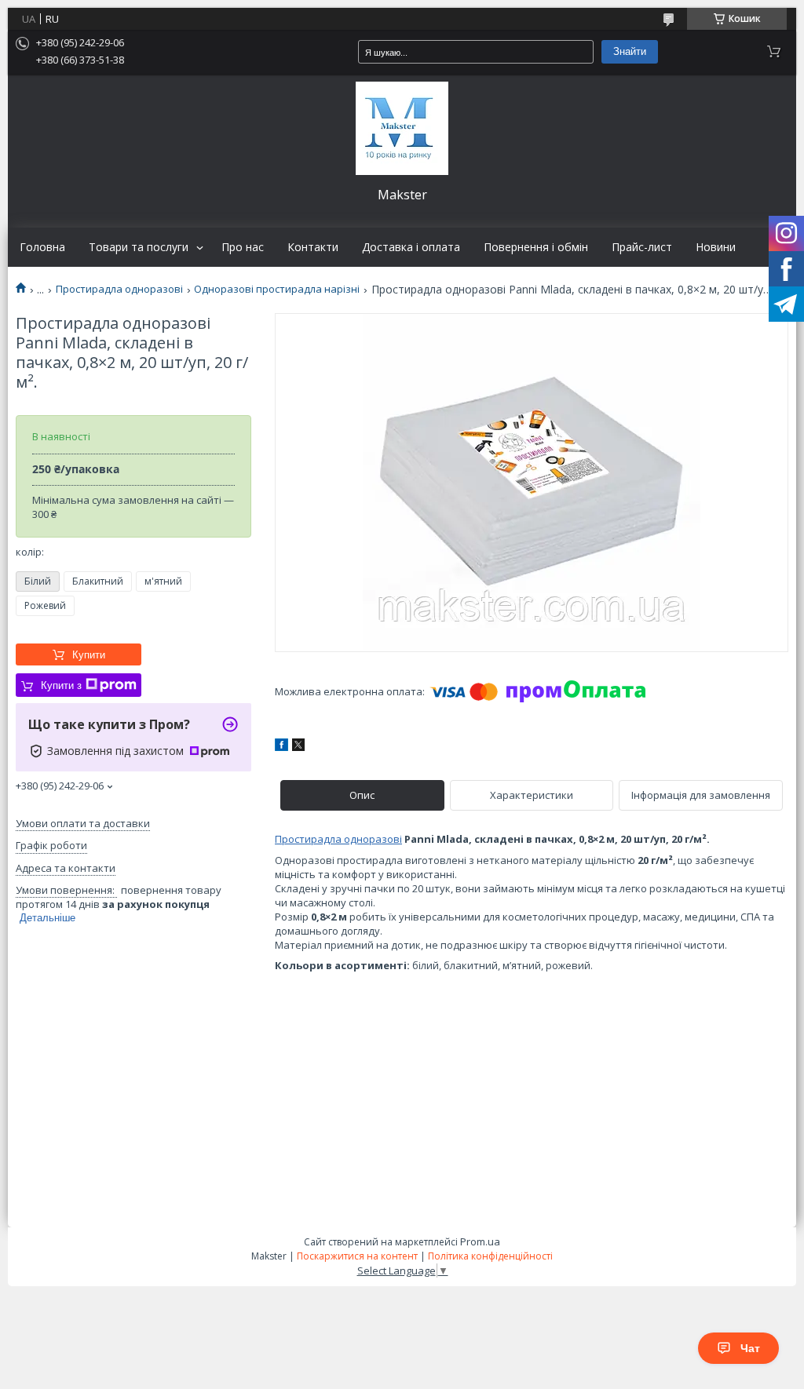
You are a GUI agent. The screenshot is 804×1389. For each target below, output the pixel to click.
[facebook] (281, 747)
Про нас (242, 247)
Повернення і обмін (536, 247)
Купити (88, 655)
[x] (298, 747)
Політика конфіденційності (490, 1256)
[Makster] (402, 128)
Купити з (61, 685)
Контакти (312, 247)
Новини (716, 247)
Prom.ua (480, 1241)
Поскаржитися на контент (357, 1256)
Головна (42, 247)
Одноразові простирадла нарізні (277, 289)
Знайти (629, 51)
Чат (750, 1348)
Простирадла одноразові (119, 289)
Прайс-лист (642, 247)
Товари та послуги (138, 247)
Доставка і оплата (411, 247)
